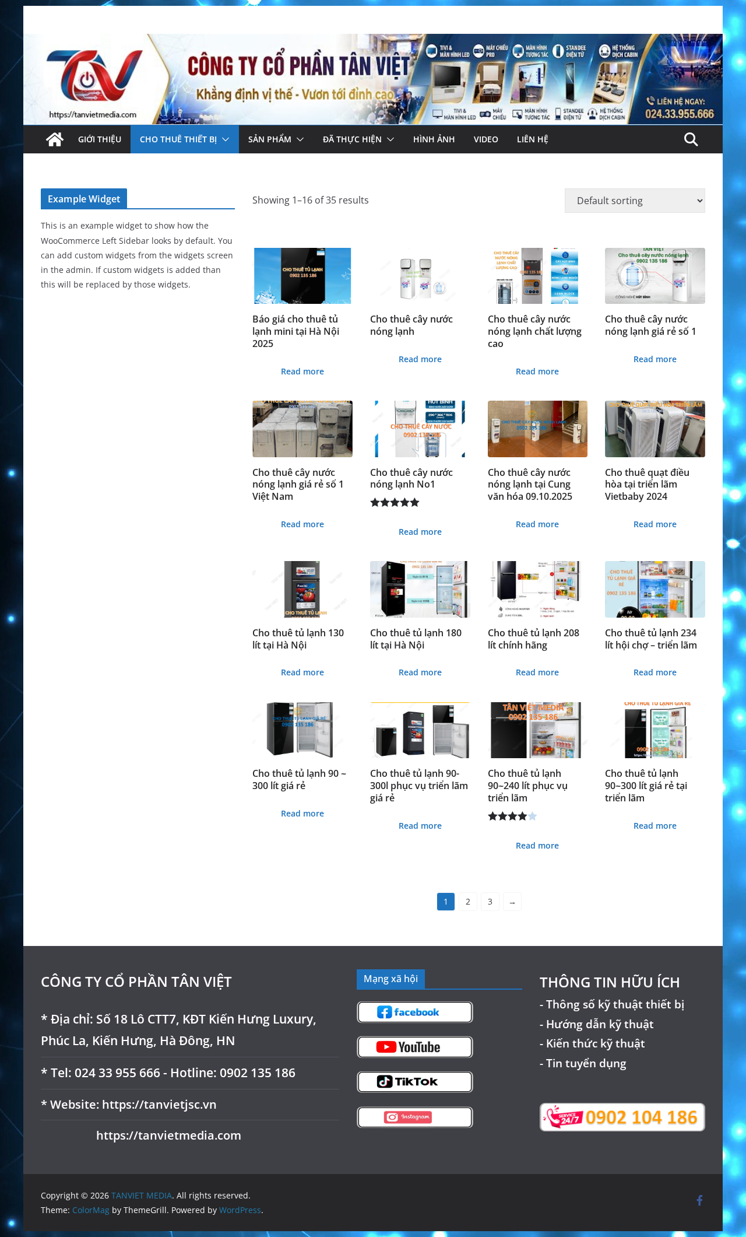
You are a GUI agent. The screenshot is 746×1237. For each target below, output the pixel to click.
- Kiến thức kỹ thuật (592, 1043)
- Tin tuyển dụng (583, 1063)
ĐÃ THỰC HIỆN (352, 139)
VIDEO (486, 139)
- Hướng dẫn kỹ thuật (597, 1024)
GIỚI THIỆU (99, 139)
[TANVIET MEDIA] (373, 42)
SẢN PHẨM (269, 139)
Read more (302, 371)
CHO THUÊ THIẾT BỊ (178, 139)
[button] (223, 139)
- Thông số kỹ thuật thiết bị (612, 1004)
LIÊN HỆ (532, 139)
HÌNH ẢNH (434, 139)
